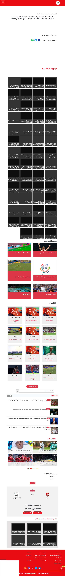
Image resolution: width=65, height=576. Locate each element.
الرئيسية (54, 13)
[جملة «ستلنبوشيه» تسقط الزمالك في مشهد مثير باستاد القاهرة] (26, 211)
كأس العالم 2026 (26, 294)
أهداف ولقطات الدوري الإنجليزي (48, 252)
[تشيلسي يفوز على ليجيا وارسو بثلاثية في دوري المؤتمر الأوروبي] (38, 199)
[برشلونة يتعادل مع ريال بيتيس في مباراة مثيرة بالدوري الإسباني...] (38, 220)
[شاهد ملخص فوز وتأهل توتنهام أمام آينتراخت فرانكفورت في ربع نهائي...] (13, 162)
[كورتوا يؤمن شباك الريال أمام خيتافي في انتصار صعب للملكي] (26, 115)
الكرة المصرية (57, 563)
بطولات (29, 552)
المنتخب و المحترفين (40, 555)
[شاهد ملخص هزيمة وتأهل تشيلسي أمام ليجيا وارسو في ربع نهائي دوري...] (26, 162)
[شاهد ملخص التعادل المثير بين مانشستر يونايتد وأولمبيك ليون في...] (50, 196)
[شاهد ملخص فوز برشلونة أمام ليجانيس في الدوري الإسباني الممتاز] (38, 173)
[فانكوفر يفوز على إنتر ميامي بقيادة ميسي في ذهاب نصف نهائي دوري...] (13, 106)
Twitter (35, 40)
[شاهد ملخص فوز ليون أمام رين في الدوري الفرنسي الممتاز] (38, 92)
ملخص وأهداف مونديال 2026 (23, 276)
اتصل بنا (29, 560)
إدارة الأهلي (15, 375)
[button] (8, 396)
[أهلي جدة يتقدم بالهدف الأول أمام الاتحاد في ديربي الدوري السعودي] (50, 231)
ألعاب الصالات (15, 377)
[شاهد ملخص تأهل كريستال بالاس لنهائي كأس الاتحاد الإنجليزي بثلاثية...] (26, 92)
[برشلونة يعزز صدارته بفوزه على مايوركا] (26, 130)
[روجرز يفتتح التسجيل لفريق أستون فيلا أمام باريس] (13, 199)
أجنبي (51, 478)
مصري (51, 476)
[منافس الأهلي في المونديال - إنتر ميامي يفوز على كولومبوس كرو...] (26, 141)
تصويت (32, 483)
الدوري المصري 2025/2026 (15, 339)
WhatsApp (32, 40)
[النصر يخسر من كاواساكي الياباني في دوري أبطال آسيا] (38, 81)
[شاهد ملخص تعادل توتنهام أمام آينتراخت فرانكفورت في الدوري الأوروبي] (13, 185)
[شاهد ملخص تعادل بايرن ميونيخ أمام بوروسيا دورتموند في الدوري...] (26, 173)
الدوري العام (15, 336)
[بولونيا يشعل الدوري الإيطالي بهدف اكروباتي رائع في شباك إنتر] (38, 141)
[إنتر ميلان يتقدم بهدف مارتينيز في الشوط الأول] (13, 211)
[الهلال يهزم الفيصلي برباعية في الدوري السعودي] (34, 541)
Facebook (39, 40)
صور (30, 558)
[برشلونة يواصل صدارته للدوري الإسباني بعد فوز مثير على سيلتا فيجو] (13, 153)
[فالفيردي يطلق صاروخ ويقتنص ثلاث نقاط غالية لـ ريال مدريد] (50, 141)
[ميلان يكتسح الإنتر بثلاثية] (13, 118)
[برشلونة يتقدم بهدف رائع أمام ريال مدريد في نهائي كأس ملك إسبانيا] (13, 92)
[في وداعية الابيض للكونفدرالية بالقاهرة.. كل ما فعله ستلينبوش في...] (38, 208)
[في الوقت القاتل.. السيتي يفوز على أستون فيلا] (38, 130)
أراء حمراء (43, 560)
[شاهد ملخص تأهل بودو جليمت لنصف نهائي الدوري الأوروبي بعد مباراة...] (38, 162)
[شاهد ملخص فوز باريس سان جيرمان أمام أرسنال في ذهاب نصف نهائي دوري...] (26, 81)
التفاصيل (37, 512)
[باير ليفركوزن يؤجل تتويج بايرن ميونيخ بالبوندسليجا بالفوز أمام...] (38, 104)
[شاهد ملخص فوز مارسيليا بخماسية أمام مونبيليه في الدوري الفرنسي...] (13, 139)
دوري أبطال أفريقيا (15, 317)
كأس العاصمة (49, 317)
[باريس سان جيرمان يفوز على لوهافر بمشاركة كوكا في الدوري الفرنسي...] (26, 150)
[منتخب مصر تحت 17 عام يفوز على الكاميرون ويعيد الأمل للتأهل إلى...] (50, 222)
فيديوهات (28, 555)
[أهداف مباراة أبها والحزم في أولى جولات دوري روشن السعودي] (18, 541)
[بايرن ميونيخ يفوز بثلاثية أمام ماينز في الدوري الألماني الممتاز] (26, 104)
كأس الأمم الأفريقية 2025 (32, 320)
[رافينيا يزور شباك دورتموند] (26, 199)
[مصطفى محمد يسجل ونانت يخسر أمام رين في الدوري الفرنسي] (50, 164)
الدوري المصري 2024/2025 (15, 358)
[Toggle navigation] (3, 1)
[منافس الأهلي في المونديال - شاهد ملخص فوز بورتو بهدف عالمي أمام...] (50, 176)
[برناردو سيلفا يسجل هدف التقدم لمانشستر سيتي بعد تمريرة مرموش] (13, 130)
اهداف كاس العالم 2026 (50, 294)
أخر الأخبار (58, 558)
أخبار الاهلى (58, 560)
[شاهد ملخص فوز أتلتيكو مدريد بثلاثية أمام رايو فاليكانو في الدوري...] (50, 115)
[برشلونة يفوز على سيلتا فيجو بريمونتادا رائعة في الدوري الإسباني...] (38, 150)
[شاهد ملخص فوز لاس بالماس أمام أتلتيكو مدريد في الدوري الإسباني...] (50, 150)
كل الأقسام (32, 386)
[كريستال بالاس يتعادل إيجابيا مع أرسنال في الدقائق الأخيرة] (38, 115)
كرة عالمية (47, 13)
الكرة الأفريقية (32, 317)
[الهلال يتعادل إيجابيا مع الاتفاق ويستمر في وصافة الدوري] (38, 185)
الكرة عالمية (43, 552)
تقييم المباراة (27, 512)
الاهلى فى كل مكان (40, 558)
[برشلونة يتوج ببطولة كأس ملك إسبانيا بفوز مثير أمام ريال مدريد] (50, 92)
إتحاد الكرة (15, 356)
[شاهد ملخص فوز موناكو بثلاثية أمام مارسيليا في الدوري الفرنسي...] (13, 173)
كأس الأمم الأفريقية (55, 555)
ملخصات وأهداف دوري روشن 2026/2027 (46, 276)
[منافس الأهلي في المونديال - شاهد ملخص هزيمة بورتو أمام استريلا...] (13, 83)
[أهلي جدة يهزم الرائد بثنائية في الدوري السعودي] (26, 185)
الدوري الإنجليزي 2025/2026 (32, 339)
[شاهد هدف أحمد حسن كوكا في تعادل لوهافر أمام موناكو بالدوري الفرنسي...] (50, 104)
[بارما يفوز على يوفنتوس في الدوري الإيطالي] (50, 130)
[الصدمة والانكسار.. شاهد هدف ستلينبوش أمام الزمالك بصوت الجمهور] (50, 208)
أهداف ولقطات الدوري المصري (22, 252)
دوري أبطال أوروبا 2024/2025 (49, 377)
